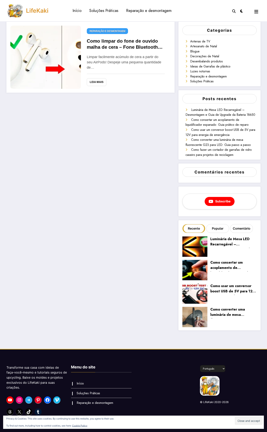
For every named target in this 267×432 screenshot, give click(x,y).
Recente (194, 228)
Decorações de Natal (204, 56)
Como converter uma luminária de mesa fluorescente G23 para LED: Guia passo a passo (230, 312)
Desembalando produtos (206, 61)
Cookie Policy (79, 425)
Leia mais (96, 82)
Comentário (241, 228)
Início (77, 10)
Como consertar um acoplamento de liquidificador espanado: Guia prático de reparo (230, 265)
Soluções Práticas (103, 10)
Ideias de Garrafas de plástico (210, 66)
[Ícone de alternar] (256, 11)
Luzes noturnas (200, 71)
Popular (217, 228)
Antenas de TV (200, 41)
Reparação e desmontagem (149, 10)
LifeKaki (37, 10)
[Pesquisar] (234, 10)
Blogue (195, 51)
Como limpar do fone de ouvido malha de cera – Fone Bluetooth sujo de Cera (122, 44)
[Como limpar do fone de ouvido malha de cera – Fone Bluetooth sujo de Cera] (45, 57)
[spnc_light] (241, 10)
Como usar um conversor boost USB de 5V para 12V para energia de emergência (232, 289)
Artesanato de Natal (203, 46)
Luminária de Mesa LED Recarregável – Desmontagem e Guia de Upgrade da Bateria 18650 (232, 242)
